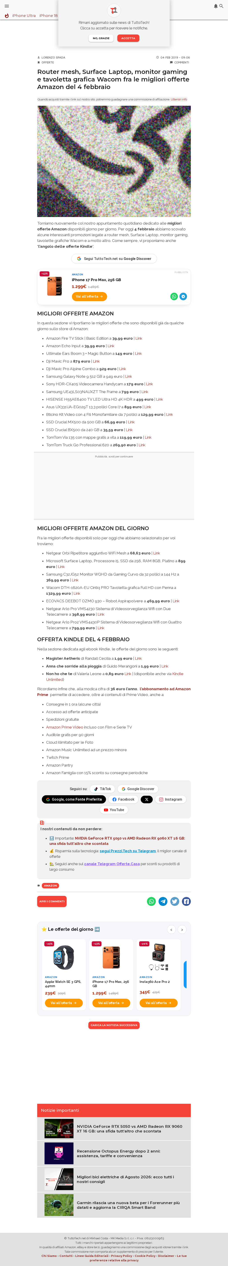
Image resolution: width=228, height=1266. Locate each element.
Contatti (66, 1256)
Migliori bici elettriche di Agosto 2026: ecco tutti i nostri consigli (125, 1179)
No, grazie (101, 38)
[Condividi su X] (174, 901)
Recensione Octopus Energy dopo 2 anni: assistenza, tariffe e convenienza (118, 1153)
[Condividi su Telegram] (183, 296)
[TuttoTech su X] (147, 799)
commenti (181, 62)
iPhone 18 (48, 16)
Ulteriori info (179, 99)
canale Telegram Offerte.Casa (112, 864)
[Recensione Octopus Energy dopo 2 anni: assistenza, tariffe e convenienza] (59, 1153)
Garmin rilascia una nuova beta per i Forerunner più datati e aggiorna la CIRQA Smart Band (128, 1205)
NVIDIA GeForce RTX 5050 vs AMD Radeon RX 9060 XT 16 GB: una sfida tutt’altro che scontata (129, 1128)
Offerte (48, 62)
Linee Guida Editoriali (91, 1256)
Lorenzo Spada (53, 57)
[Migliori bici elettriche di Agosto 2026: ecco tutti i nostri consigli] (59, 1179)
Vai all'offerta (87, 296)
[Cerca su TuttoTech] (221, 6)
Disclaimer (166, 1256)
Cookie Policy (145, 1256)
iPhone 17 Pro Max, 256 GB (96, 280)
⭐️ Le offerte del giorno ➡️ (70, 929)
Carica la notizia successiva (114, 1025)
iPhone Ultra (24, 16)
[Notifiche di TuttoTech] (216, 6)
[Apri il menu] (7, 6)
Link (138, 338)
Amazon (50, 885)
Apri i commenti (52, 901)
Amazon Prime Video (64, 727)
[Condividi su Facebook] (186, 901)
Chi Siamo (49, 1256)
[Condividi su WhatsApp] (174, 296)
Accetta (128, 38)
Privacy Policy (121, 1256)
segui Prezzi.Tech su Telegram (128, 851)
